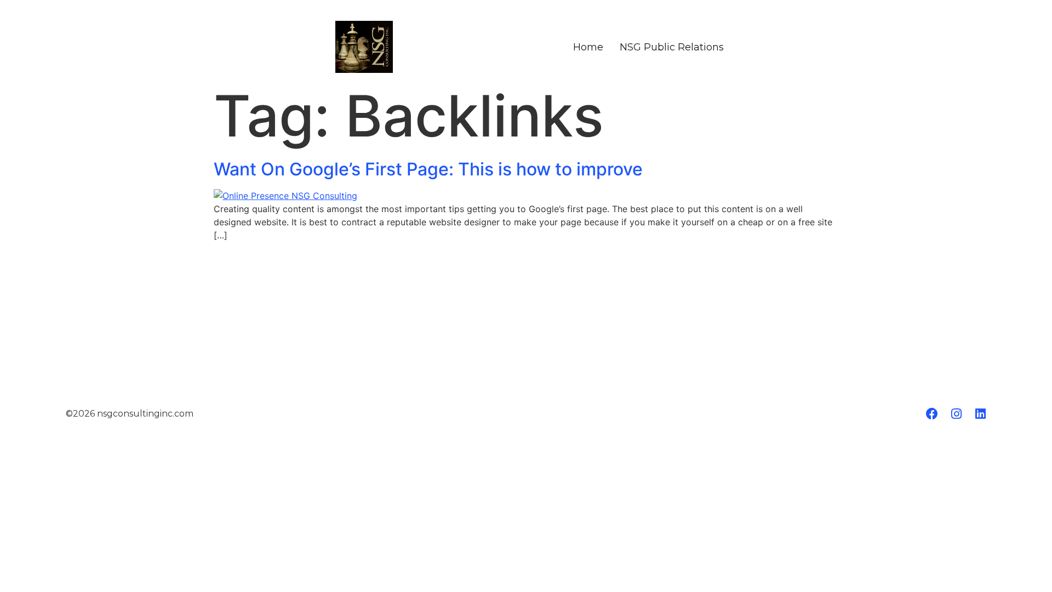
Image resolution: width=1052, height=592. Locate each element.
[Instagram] (956, 414)
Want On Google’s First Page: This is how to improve (428, 169)
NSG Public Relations (672, 47)
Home (588, 47)
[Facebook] (932, 414)
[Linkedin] (980, 414)
